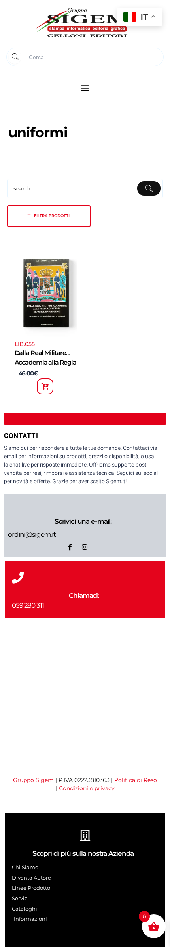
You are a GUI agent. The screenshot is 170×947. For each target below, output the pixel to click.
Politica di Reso (135, 780)
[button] (85, 87)
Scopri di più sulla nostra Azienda (83, 853)
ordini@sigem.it (32, 534)
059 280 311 (28, 605)
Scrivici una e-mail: (83, 521)
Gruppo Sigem (33, 780)
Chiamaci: (84, 595)
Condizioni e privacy (87, 788)
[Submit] (15, 57)
